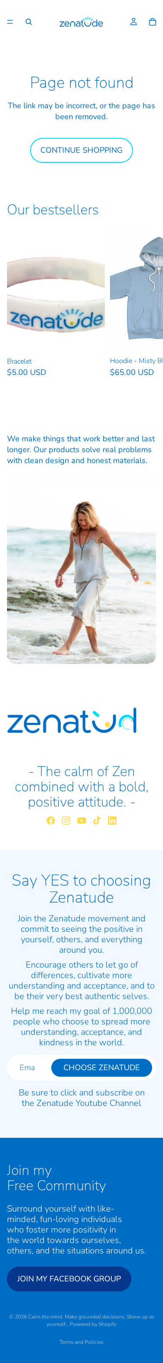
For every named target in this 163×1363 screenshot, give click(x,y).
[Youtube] (82, 820)
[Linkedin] (112, 820)
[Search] (28, 21)
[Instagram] (66, 820)
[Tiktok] (97, 820)
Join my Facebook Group (69, 1279)
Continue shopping (81, 150)
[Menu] (10, 22)
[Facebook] (51, 820)
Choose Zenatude (101, 1067)
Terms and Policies (81, 1342)
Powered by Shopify (93, 1324)
